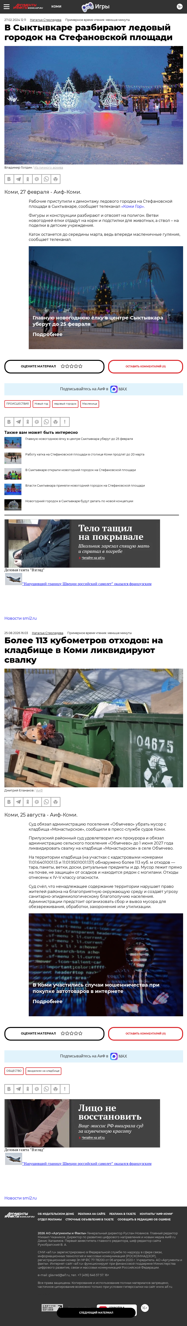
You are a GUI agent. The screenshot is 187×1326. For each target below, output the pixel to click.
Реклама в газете (122, 1214)
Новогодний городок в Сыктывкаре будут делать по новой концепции (79, 501)
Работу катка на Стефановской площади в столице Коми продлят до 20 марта (84, 454)
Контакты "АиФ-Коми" (156, 1214)
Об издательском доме (56, 1214)
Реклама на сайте (91, 1214)
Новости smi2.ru (20, 618)
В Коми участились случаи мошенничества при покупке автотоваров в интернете (96, 988)
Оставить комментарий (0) (146, 366)
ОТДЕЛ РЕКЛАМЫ (50, 1219)
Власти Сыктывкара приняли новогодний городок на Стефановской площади (85, 485)
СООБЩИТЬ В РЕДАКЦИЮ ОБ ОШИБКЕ (144, 1219)
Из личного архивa (48, 167)
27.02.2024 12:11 (15, 20)
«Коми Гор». (133, 206)
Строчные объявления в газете (89, 1219)
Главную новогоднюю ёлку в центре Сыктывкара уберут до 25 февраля (98, 321)
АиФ (39, 790)
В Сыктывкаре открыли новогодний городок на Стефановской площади (80, 470)
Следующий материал (96, 1312)
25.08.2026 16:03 (16, 633)
